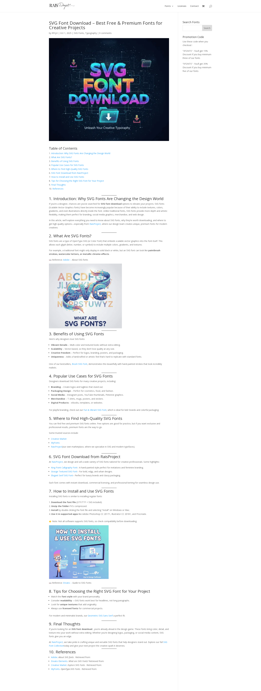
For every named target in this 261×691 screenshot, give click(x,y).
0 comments (105, 33)
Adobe (66, 259)
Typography (91, 33)
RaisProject (95, 223)
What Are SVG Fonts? (61, 157)
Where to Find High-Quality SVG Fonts (69, 169)
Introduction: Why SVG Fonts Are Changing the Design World (80, 153)
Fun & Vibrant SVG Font (95, 409)
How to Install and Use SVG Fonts (67, 176)
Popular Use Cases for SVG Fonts (67, 165)
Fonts (168, 6)
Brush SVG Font (79, 364)
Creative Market (59, 438)
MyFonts (55, 442)
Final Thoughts (58, 184)
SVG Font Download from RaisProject (69, 173)
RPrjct (55, 33)
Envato (67, 582)
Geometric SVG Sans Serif (100, 615)
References (57, 188)
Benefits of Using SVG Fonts (65, 161)
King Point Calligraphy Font (64, 467)
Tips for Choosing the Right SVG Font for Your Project (77, 180)
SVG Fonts (79, 33)
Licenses (182, 6)
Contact (194, 6)
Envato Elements (59, 661)
